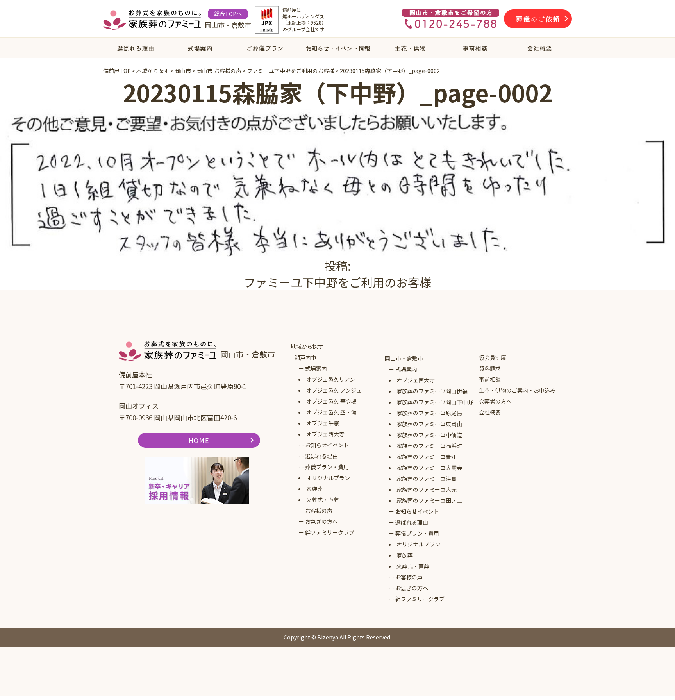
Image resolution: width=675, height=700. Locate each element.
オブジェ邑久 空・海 (331, 412)
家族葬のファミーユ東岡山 (429, 424)
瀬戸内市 (305, 357)
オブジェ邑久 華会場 (331, 401)
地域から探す (307, 346)
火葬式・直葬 (322, 500)
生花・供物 (410, 48)
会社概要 (539, 48)
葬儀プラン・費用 (327, 467)
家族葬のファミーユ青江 (426, 457)
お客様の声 (318, 510)
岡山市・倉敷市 (404, 358)
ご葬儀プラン (265, 48)
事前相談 (475, 48)
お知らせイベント (327, 445)
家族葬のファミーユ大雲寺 (429, 467)
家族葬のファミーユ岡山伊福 (432, 391)
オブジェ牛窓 (322, 423)
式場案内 (200, 48)
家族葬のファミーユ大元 (426, 489)
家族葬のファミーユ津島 (426, 478)
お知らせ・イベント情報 (337, 48)
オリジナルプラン (328, 478)
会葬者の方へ (495, 401)
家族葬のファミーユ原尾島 (429, 413)
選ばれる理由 (135, 48)
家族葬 (314, 489)
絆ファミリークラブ (329, 532)
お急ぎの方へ (321, 521)
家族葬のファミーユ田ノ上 (429, 500)
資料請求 (490, 368)
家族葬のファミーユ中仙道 (429, 435)
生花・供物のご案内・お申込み (517, 390)
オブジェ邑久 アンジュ (333, 390)
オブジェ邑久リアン (330, 379)
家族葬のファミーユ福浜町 (429, 446)
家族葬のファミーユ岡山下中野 (434, 402)
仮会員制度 (492, 357)
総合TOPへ (228, 14)
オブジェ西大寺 (325, 434)
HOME (199, 440)
